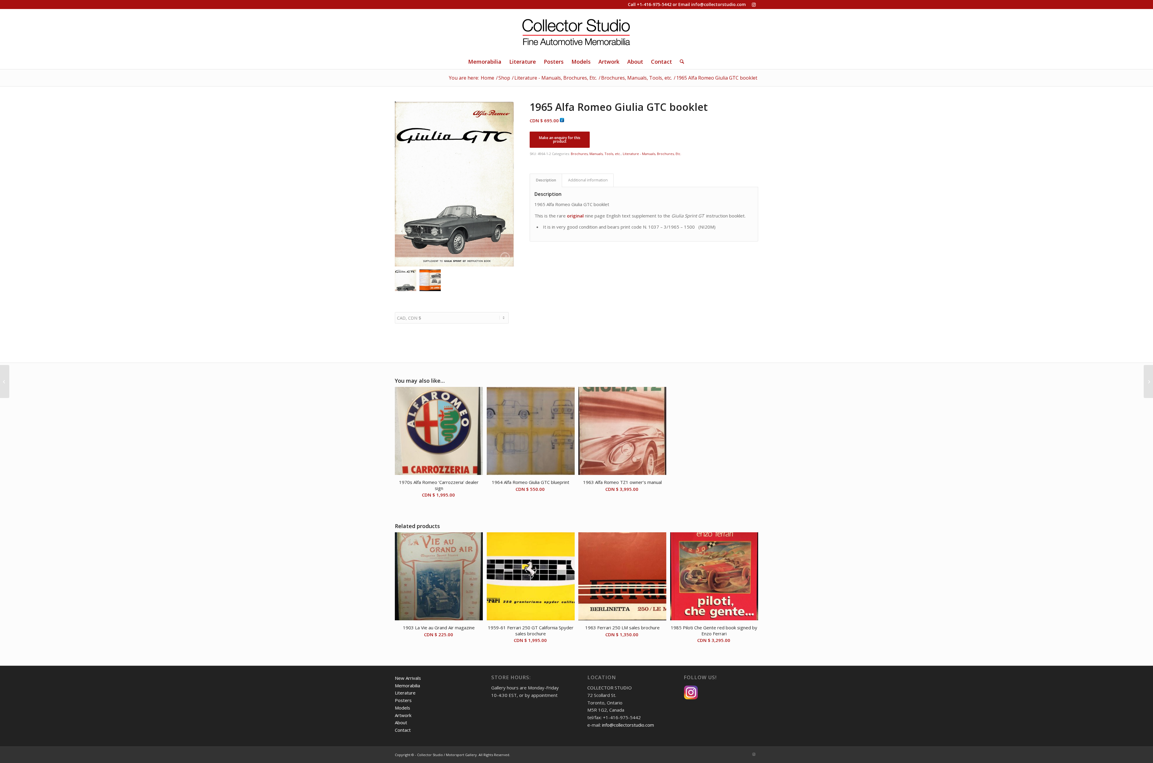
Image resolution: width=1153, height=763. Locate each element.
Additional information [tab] (588, 180)
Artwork (403, 715)
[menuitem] (484, 61)
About (401, 722)
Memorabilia (407, 685)
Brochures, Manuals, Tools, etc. (596, 153)
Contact (403, 730)
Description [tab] (546, 180)
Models (402, 708)
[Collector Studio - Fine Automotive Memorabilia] (576, 31)
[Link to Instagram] (753, 4)
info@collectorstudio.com (718, 4)
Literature (405, 693)
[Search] (680, 61)
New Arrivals (408, 678)
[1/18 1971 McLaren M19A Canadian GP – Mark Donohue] (4, 381)
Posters (403, 700)
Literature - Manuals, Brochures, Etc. (652, 153)
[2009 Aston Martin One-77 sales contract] (1148, 381)
